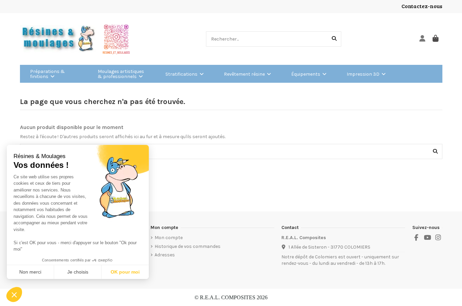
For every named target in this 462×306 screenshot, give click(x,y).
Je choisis (77, 272)
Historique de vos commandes (188, 246)
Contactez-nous (421, 5)
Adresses (165, 255)
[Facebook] (416, 237)
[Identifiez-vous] (422, 39)
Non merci (30, 272)
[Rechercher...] (334, 39)
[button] (14, 294)
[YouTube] (427, 237)
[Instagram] (438, 237)
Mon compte (169, 237)
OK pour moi (125, 272)
